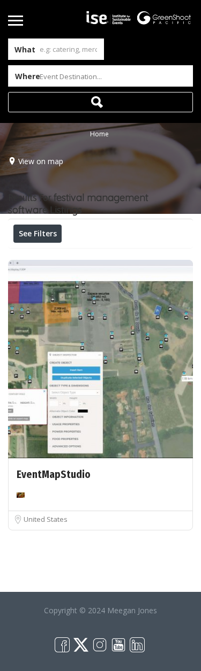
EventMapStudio (54, 474)
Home (99, 133)
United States (46, 519)
